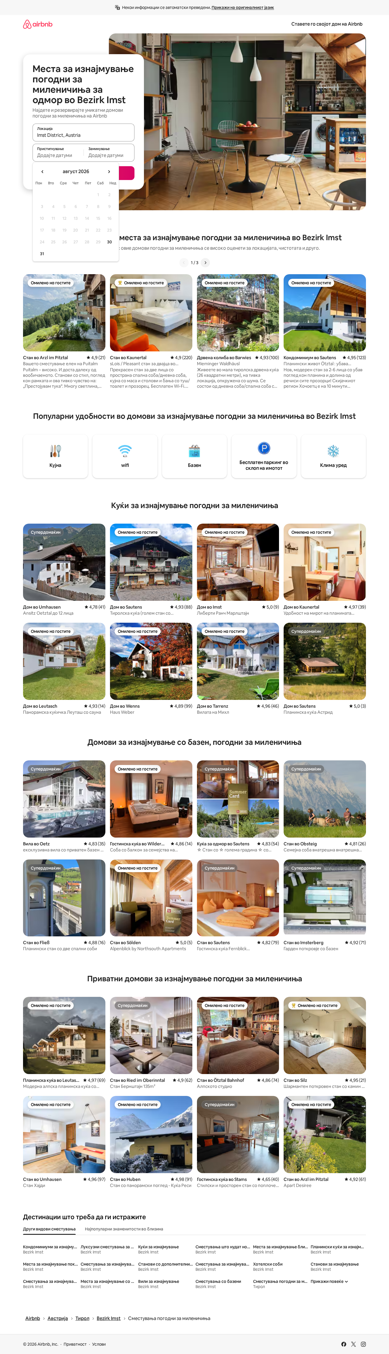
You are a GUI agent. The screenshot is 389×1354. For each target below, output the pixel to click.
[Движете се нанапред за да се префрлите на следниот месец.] (109, 171)
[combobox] (83, 135)
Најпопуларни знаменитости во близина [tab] (124, 1229)
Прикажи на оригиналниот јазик (243, 7)
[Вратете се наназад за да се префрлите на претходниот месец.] (42, 171)
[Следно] (205, 262)
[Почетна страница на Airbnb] (37, 24)
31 (42, 253)
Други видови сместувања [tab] (49, 1229)
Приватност (75, 1344)
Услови (99, 1344)
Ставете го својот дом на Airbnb (327, 24)
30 (109, 242)
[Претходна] (184, 262)
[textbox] (58, 155)
